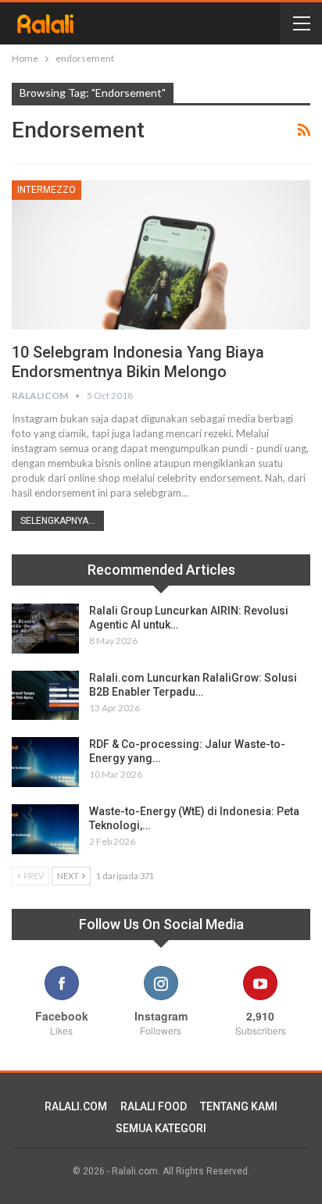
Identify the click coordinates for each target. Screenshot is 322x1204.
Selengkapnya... (57, 520)
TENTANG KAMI (238, 1106)
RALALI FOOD (153, 1106)
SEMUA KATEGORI (161, 1128)
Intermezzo (46, 189)
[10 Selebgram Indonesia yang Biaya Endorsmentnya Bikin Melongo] (161, 254)
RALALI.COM (76, 1106)
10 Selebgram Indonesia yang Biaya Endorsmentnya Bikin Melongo (138, 362)
